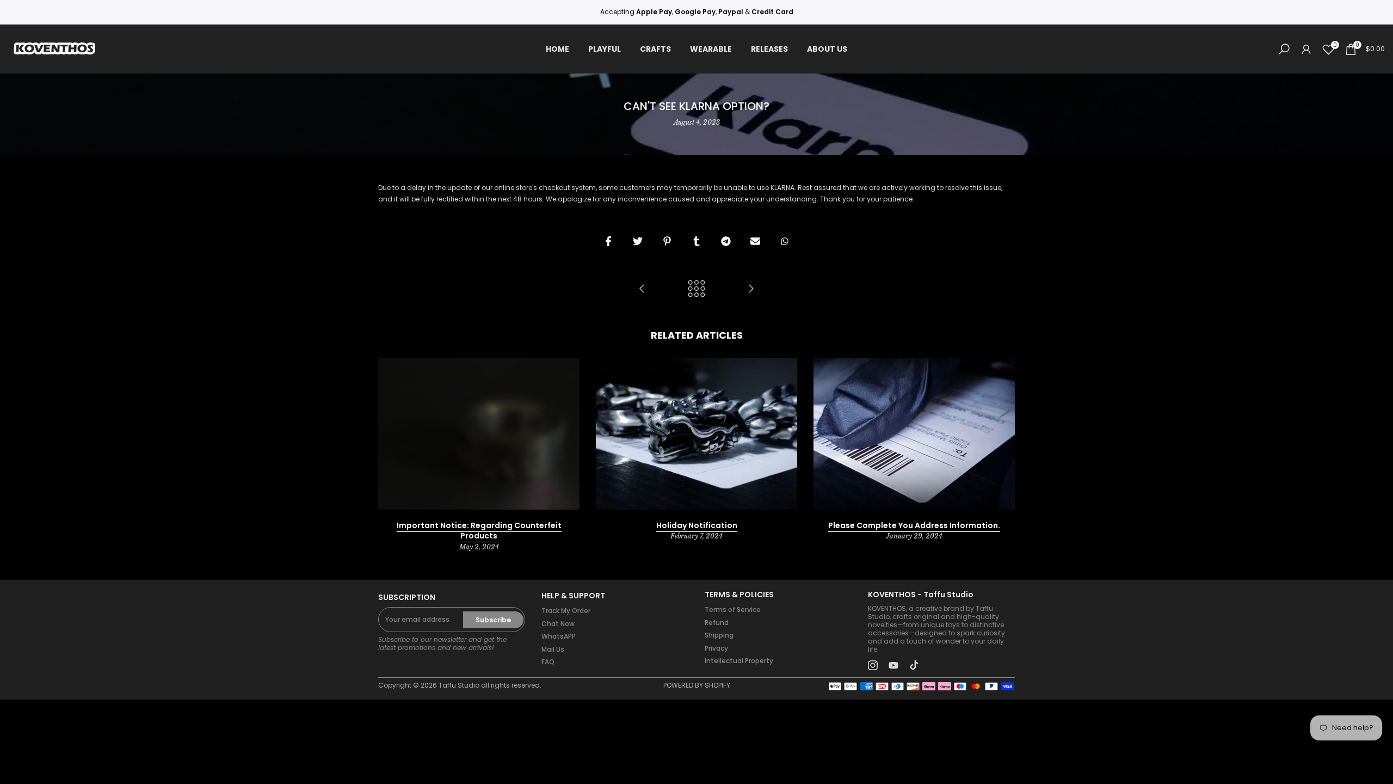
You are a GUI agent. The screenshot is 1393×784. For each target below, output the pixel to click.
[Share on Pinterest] (667, 241)
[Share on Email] (755, 241)
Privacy (716, 648)
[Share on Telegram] (726, 241)
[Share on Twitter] (637, 241)
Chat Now (558, 623)
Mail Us (552, 649)
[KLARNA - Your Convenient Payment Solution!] (642, 289)
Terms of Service (733, 609)
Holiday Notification (696, 525)
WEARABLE (711, 49)
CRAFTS (655, 49)
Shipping (719, 635)
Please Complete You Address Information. (914, 525)
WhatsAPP (558, 636)
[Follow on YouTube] (893, 665)
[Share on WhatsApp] (784, 241)
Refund (717, 622)
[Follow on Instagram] (873, 665)
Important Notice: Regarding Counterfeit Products (479, 531)
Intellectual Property (739, 660)
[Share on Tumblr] (696, 241)
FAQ (547, 661)
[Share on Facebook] (608, 241)
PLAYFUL (604, 49)
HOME (557, 49)
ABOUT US (827, 49)
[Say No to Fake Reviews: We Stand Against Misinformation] (751, 289)
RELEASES (769, 49)
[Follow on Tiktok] (914, 665)
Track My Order (565, 610)
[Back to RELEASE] (696, 289)
